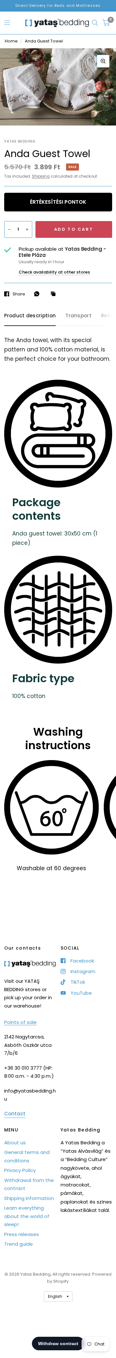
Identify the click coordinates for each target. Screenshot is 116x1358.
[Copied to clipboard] (55, 294)
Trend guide (18, 1244)
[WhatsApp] (38, 293)
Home (11, 41)
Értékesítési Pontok (58, 202)
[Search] (95, 23)
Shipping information (29, 1198)
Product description (30, 315)
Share (19, 293)
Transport (78, 315)
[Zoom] (103, 61)
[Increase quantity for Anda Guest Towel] (27, 229)
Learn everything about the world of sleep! (26, 1216)
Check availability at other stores (54, 272)
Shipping (41, 176)
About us (15, 1142)
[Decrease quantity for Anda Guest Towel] (9, 229)
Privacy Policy (20, 1170)
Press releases (21, 1234)
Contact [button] (14, 1113)
